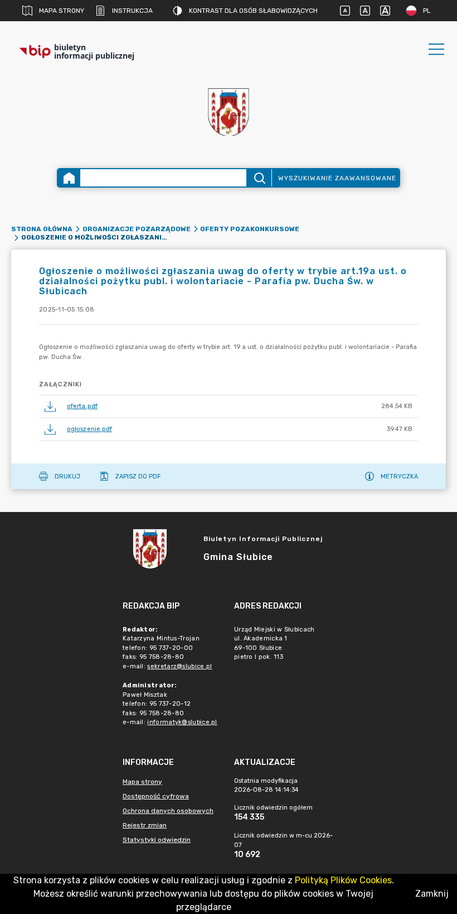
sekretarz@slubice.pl (179, 666)
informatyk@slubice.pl (182, 722)
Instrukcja (132, 11)
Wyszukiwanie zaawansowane (337, 178)
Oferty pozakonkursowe (249, 229)
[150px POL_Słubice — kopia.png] (228, 112)
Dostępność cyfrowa (156, 796)
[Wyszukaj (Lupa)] (258, 177)
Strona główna (41, 229)
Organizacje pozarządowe (136, 229)
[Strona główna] (69, 178)
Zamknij (432, 893)
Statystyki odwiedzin (157, 840)
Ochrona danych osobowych (168, 811)
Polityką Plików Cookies (343, 880)
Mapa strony (61, 11)
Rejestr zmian (145, 825)
